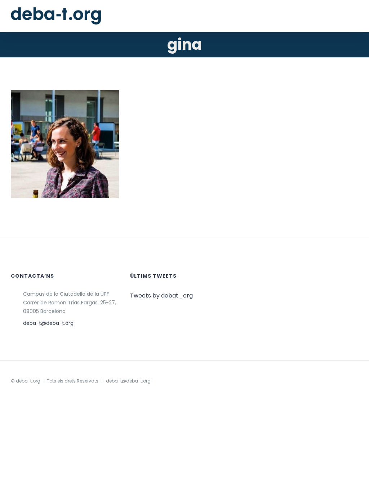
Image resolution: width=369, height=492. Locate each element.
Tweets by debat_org (161, 295)
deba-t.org (28, 381)
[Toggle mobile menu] (355, 17)
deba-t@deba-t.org (48, 323)
